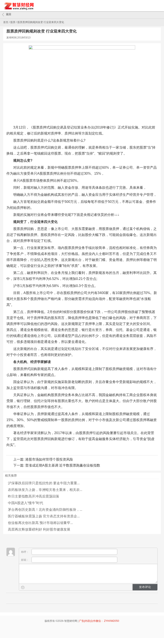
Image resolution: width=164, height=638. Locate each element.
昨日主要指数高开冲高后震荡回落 (33, 496)
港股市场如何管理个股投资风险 (49, 459)
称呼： (25, 551)
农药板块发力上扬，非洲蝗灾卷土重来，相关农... (45, 490)
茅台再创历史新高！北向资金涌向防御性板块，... (45, 509)
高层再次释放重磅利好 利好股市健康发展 (39, 529)
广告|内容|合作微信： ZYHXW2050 (99, 620)
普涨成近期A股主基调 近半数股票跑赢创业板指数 (62, 465)
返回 (8, 14)
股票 (12, 22)
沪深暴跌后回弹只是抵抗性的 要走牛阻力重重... (44, 483)
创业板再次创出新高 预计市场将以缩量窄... (40, 523)
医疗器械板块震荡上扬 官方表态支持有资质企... (44, 516)
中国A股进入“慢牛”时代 (25, 503)
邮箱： (25, 559)
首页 (5, 22)
